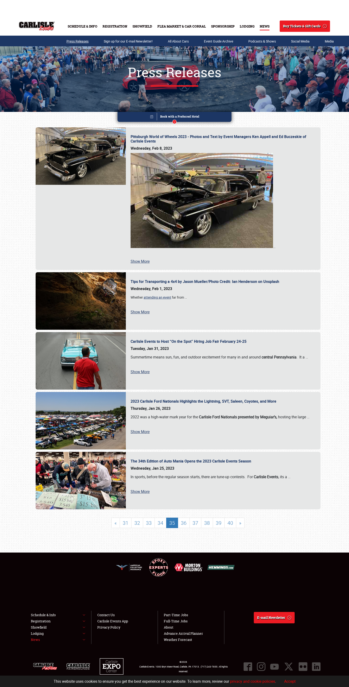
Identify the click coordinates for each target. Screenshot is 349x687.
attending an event (157, 297)
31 (125, 523)
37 (195, 523)
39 (219, 523)
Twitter (288, 666)
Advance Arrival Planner (183, 633)
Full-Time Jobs (176, 621)
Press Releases (77, 41)
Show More (140, 261)
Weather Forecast (178, 639)
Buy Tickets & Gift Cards (302, 26)
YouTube (274, 666)
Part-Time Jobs (176, 615)
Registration (115, 26)
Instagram (261, 666)
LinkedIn (316, 666)
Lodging (247, 26)
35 (172, 523)
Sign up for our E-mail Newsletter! (128, 41)
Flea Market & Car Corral (181, 26)
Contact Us (106, 615)
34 (160, 523)
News (264, 26)
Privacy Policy (108, 627)
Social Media (300, 41)
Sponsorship (223, 26)
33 (149, 523)
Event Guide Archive (218, 41)
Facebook (248, 666)
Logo (37, 26)
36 (184, 523)
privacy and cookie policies (252, 681)
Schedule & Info (82, 26)
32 (137, 523)
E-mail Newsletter (271, 617)
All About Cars (178, 41)
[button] (174, 117)
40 (230, 523)
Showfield (142, 26)
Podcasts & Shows (262, 41)
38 (207, 523)
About (168, 627)
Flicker (303, 666)
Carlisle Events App (112, 621)
